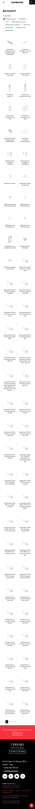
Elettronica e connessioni (13, 25)
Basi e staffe (9, 27)
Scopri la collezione (17, 751)
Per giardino (22, 19)
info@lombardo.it (11, 771)
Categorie (7, 16)
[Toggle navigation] (3, 2)
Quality (17, 790)
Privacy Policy (6, 785)
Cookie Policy (16, 785)
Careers (4, 790)
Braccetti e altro (21, 27)
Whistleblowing (7, 792)
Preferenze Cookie (8, 787)
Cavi (7, 22)
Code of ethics (25, 790)
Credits (17, 787)
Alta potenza (9, 30)
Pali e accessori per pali (18, 22)
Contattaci (17, 734)
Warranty (11, 790)
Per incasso (27, 25)
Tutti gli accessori (11, 19)
